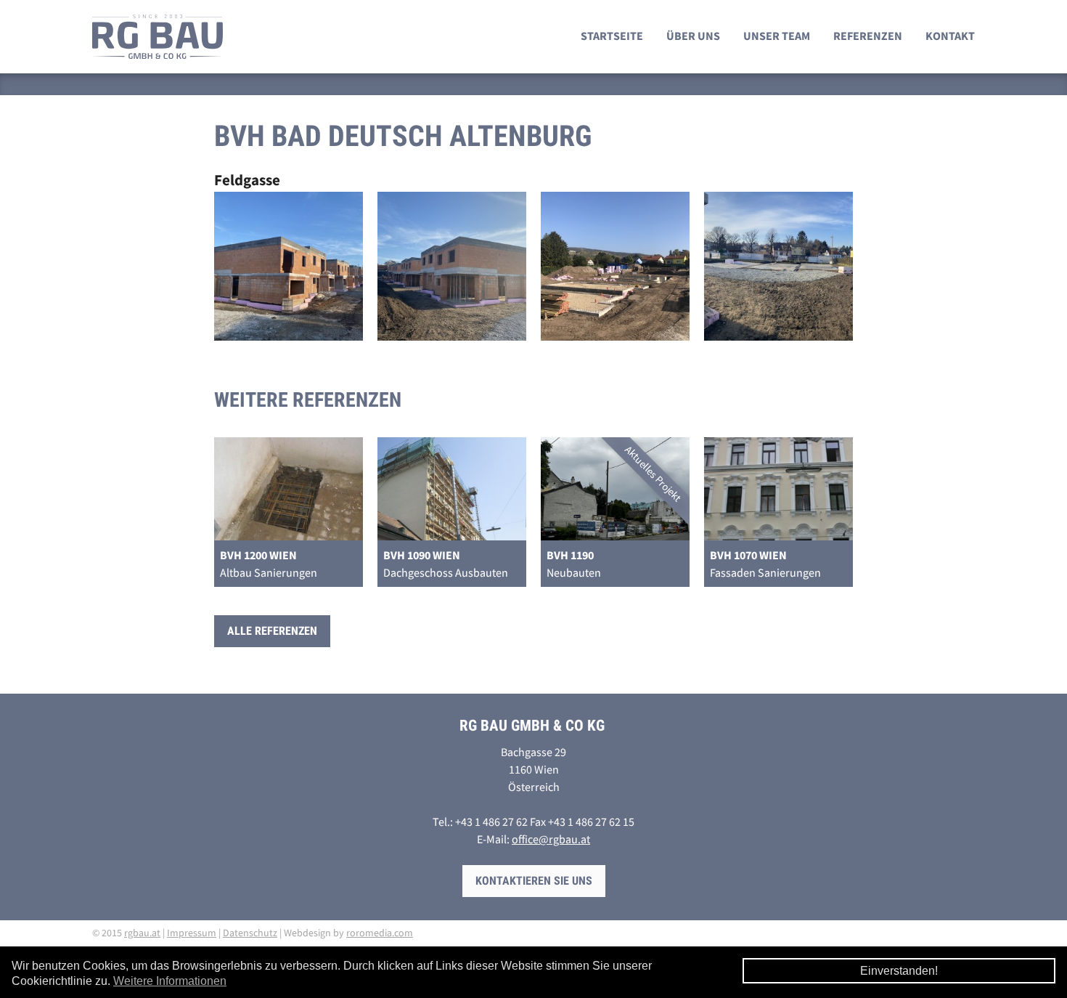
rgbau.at (142, 933)
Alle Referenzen (272, 631)
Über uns (693, 35)
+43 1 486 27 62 (491, 821)
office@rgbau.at (551, 839)
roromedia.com (379, 933)
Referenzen (867, 35)
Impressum (191, 933)
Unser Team (776, 35)
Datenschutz (250, 933)
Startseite (612, 35)
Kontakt (950, 35)
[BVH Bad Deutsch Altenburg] (294, 270)
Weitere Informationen (169, 981)
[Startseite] (157, 37)
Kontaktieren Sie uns (533, 881)
